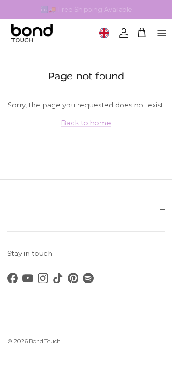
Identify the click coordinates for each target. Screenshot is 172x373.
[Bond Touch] (32, 33)
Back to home (86, 123)
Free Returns (104, 13)
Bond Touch (45, 341)
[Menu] (162, 33)
